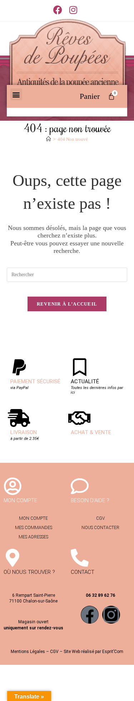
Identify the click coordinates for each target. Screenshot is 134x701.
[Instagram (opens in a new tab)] (73, 9)
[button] (16, 94)
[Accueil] (48, 139)
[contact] (80, 558)
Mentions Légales (28, 651)
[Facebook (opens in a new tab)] (59, 9)
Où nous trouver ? (29, 572)
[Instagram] (111, 615)
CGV (100, 518)
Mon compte (33, 518)
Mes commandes (33, 527)
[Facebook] (90, 615)
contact (82, 572)
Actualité (85, 381)
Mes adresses (33, 536)
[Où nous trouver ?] (12, 558)
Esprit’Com (112, 651)
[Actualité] (80, 367)
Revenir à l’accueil (67, 304)
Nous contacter (100, 527)
